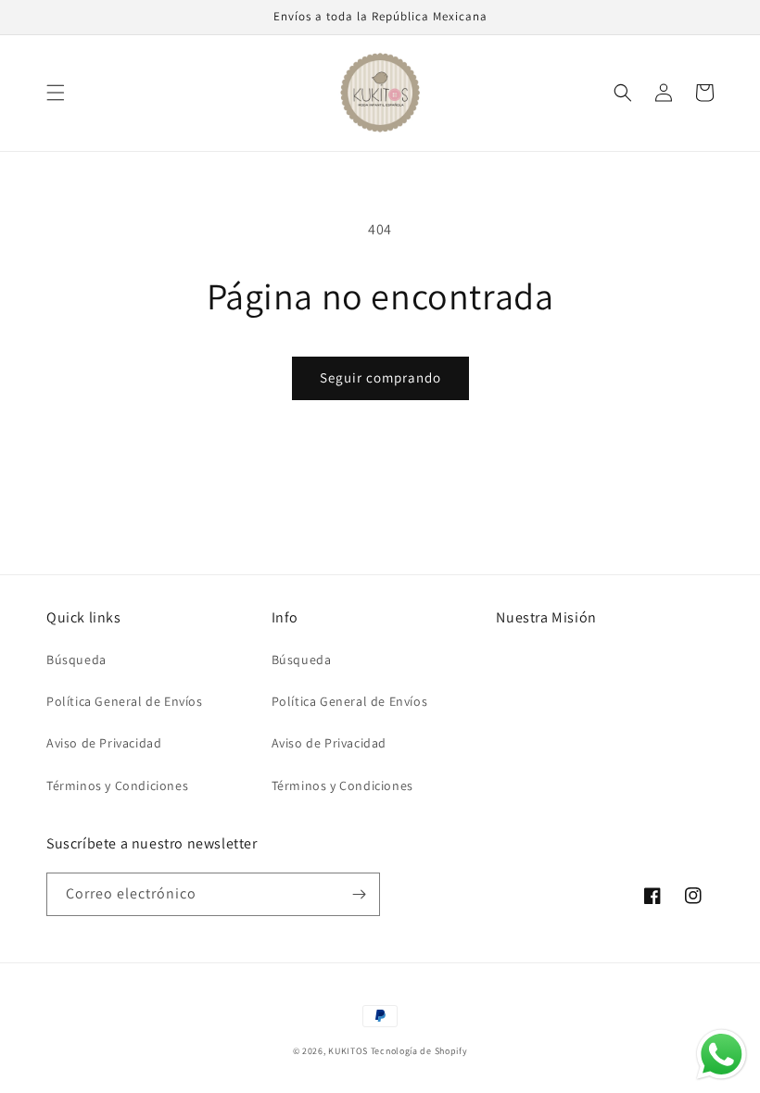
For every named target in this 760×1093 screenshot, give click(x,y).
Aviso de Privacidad (103, 743)
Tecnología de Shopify (419, 1051)
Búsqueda (76, 659)
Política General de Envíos (124, 701)
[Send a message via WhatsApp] (721, 1054)
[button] (55, 92)
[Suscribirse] (358, 894)
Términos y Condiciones (117, 785)
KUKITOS (349, 1051)
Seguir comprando (380, 377)
